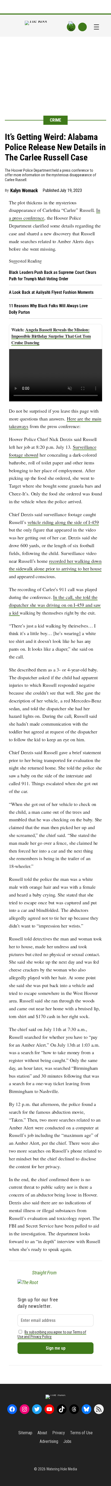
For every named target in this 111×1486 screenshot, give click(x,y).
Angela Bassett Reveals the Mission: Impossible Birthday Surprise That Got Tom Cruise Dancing (51, 336)
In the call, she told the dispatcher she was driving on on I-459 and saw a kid (55, 605)
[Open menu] (96, 27)
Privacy (58, 1432)
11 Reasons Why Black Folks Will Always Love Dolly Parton (48, 309)
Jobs (67, 1441)
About (42, 1432)
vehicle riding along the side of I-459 (63, 522)
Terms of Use (81, 1432)
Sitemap (25, 1432)
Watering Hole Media (61, 1469)
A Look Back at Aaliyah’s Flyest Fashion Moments (51, 292)
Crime (55, 120)
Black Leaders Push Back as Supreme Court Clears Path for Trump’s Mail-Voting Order (52, 275)
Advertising (49, 1441)
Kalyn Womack (24, 190)
